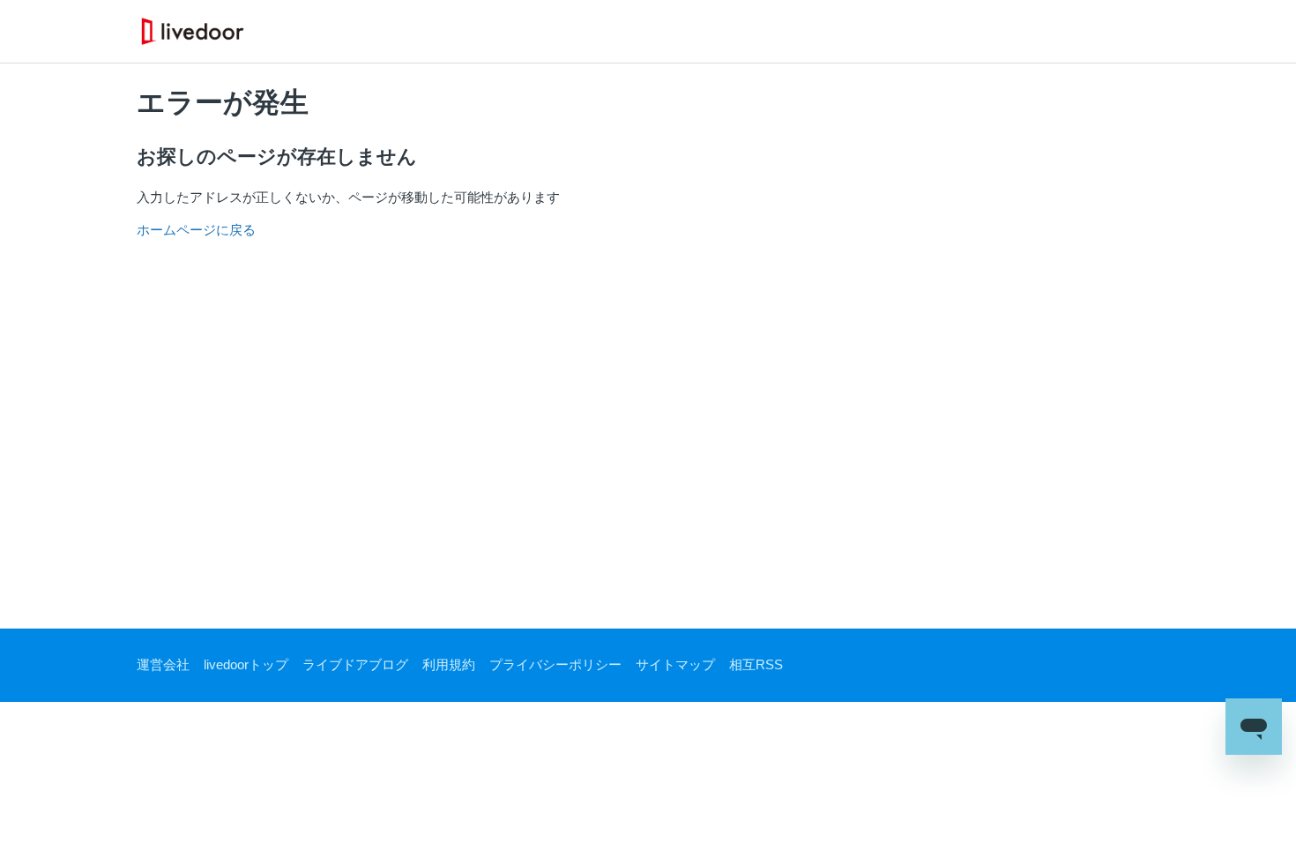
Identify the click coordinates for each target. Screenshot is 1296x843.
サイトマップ (675, 664)
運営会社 (163, 664)
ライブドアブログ (355, 664)
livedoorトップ (246, 664)
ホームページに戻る (196, 229)
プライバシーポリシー (555, 664)
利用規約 (448, 664)
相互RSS (756, 664)
